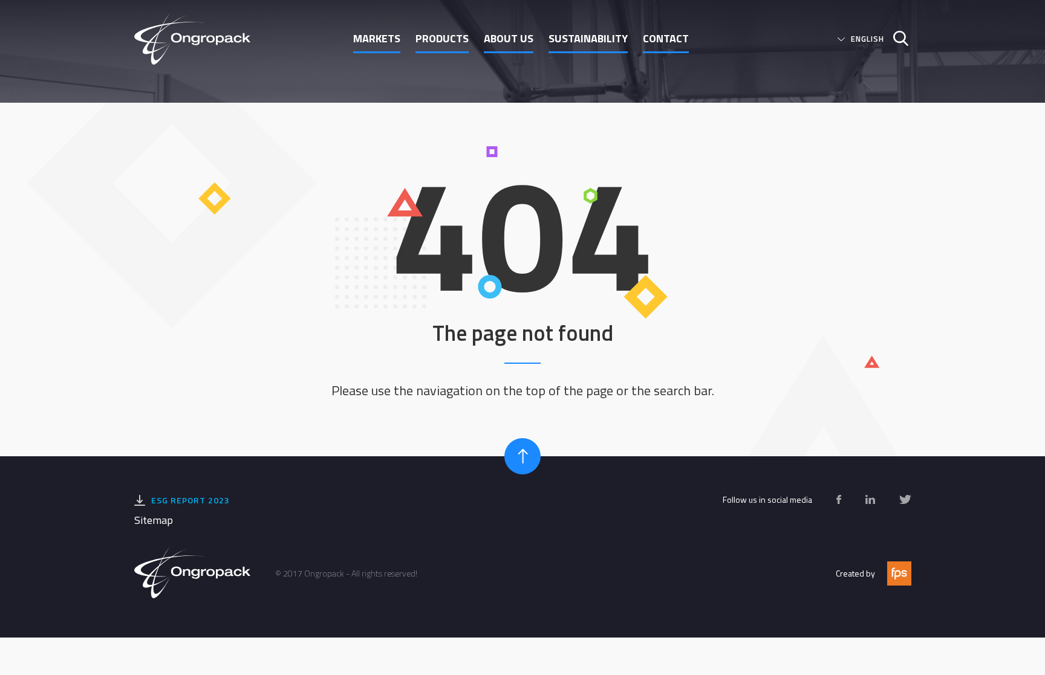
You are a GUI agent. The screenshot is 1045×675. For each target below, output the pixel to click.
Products (442, 38)
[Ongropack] (197, 38)
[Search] (896, 38)
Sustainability (588, 38)
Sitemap (153, 520)
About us (508, 38)
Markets (376, 38)
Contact (666, 38)
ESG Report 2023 (190, 500)
